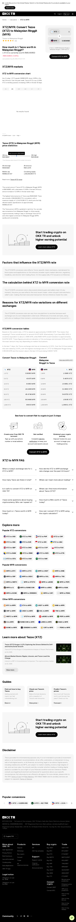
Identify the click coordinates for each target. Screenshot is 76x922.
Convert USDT (51, 887)
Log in (60, 14)
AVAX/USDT (65, 873)
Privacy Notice (7, 853)
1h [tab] (5, 89)
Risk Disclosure (7, 856)
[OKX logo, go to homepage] (8, 14)
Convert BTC (51, 890)
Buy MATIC (50, 857)
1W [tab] (19, 89)
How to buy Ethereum (65, 903)
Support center (37, 860)
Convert (19, 857)
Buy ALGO (50, 870)
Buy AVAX (50, 873)
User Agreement (7, 849)
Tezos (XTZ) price (16, 179)
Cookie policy (6, 862)
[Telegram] (21, 916)
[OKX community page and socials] (31, 916)
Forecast (57, 703)
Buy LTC (49, 876)
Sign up (66, 14)
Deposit (19, 848)
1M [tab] (25, 89)
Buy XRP (49, 863)
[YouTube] (28, 916)
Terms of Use (16, 777)
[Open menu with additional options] (73, 14)
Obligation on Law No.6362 (8, 883)
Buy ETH (49, 854)
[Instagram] (24, 916)
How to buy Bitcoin (65, 899)
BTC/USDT (65, 851)
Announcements (37, 868)
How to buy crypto (65, 894)
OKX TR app (6, 868)
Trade (19, 860)
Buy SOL (49, 860)
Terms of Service (26, 779)
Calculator (13, 20)
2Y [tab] (38, 89)
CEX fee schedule (38, 851)
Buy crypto (20, 854)
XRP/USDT (65, 867)
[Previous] (4, 803)
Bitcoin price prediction (66, 880)
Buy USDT (50, 848)
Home (4, 20)
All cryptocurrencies (22, 864)
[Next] (72, 803)
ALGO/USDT (65, 870)
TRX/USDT (65, 863)
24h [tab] (12, 89)
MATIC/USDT (66, 857)
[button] (55, 14)
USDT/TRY (65, 848)
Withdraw (20, 851)
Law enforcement (8, 859)
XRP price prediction (65, 889)
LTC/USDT (65, 876)
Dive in (7, 703)
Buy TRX (49, 867)
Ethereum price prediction (67, 884)
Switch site (10, 8)
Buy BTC (49, 851)
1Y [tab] (32, 89)
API (33, 848)
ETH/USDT (65, 854)
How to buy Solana (65, 908)
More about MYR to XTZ (65, 360)
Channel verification (35, 864)
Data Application (7, 865)
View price (33, 703)
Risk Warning (29, 777)
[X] (17, 916)
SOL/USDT (65, 860)
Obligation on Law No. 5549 (8, 878)
